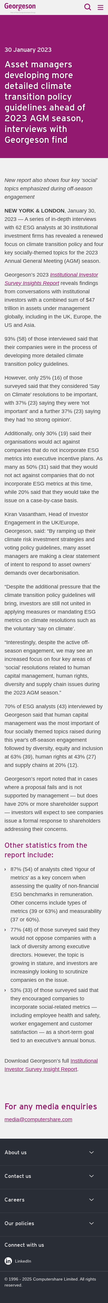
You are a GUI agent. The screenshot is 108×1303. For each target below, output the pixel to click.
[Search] (87, 7)
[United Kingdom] (30, 8)
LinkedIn (23, 1261)
